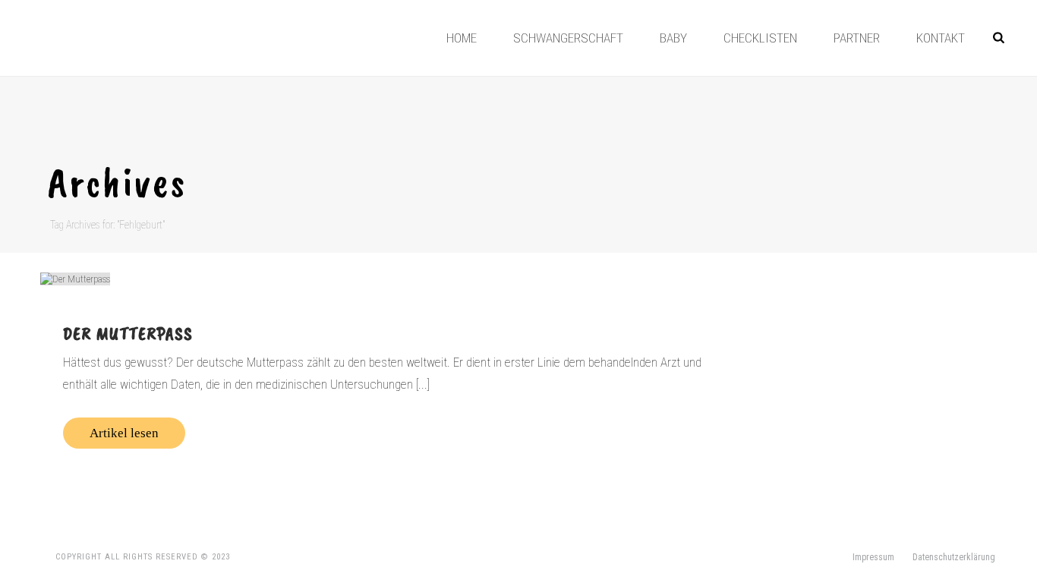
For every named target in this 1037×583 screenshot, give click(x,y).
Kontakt (940, 38)
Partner (857, 38)
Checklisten (760, 38)
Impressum (873, 557)
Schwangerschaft (568, 38)
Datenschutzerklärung (953, 557)
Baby (673, 38)
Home (461, 38)
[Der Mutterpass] (387, 278)
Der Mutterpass (128, 333)
